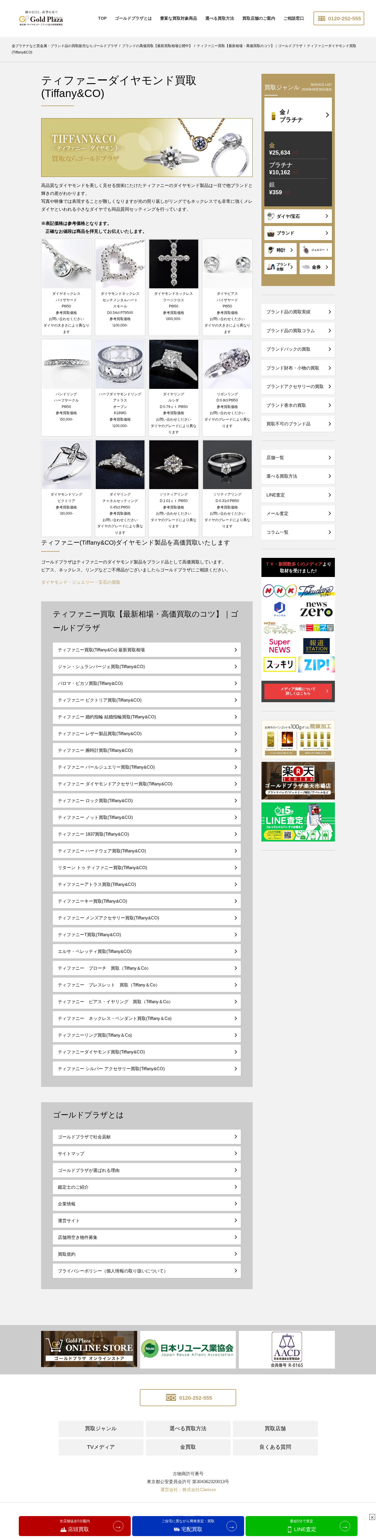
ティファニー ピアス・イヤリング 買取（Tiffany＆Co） (115, 1001)
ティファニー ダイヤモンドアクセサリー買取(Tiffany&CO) (115, 783)
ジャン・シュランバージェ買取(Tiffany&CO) (101, 666)
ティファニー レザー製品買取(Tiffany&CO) (100, 733)
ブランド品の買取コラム (290, 330)
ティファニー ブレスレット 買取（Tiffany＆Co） (109, 984)
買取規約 (66, 1254)
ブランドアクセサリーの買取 (295, 386)
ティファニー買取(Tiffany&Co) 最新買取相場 (101, 649)
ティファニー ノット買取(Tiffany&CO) (95, 817)
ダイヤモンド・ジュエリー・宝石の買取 (80, 582)
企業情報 (66, 1203)
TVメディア (101, 1447)
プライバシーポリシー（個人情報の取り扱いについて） (113, 1270)
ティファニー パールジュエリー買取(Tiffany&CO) (106, 767)
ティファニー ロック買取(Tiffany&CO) (95, 800)
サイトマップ (71, 1153)
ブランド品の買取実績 (288, 311)
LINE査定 (275, 494)
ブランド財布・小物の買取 (292, 367)
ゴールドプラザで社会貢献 (84, 1136)
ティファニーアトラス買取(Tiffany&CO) (97, 884)
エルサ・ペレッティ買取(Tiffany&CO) (95, 951)
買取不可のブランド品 (288, 423)
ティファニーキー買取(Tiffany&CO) (92, 901)
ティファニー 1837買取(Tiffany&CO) (93, 834)
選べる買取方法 (219, 18)
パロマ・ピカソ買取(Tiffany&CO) (90, 683)
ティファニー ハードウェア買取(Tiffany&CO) (102, 850)
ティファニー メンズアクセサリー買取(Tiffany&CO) (108, 917)
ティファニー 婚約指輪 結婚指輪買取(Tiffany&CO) (107, 716)
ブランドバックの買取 (288, 349)
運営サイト (69, 1220)
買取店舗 (275, 1428)
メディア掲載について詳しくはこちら (298, 691)
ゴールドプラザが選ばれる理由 (89, 1170)
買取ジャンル (101, 1428)
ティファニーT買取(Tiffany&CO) (89, 934)
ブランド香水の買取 (286, 405)
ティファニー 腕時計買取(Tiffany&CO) (95, 750)
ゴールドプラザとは (133, 18)
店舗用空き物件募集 (78, 1237)
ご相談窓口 (293, 18)
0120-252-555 (344, 18)
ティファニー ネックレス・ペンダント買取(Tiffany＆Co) (115, 1018)
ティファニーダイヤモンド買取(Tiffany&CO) (101, 1051)
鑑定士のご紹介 (73, 1187)
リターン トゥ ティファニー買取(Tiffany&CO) (102, 867)
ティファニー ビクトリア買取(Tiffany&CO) (100, 699)
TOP (102, 18)
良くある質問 (275, 1447)
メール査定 (277, 513)
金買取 (188, 1447)
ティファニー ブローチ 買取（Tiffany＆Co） (104, 968)
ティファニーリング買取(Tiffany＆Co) (95, 1035)
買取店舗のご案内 (258, 18)
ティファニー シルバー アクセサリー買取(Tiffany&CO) (111, 1068)
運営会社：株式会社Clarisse (188, 1489)
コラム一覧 (277, 532)
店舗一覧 (275, 457)
